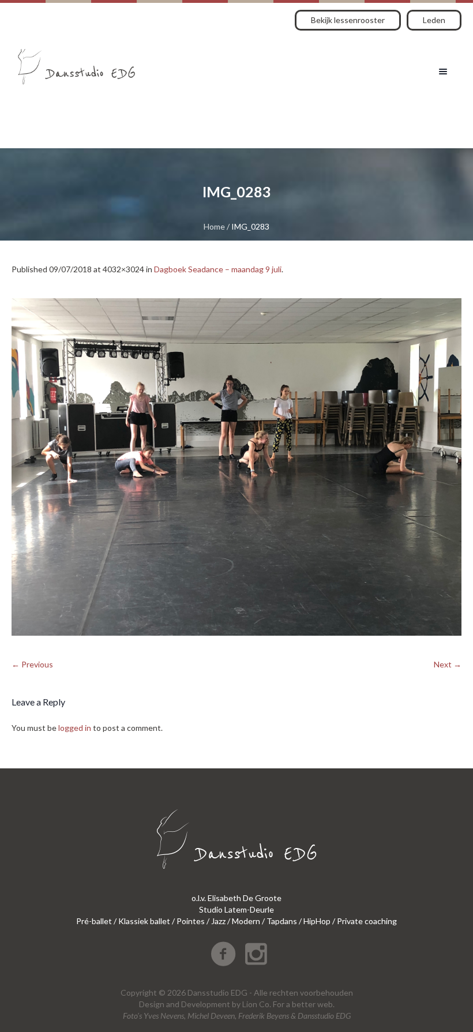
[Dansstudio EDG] (76, 62)
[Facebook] (223, 954)
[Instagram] (256, 954)
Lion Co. (256, 1004)
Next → (447, 664)
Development (205, 1004)
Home (214, 226)
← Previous (32, 664)
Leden (434, 20)
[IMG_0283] (236, 467)
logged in (74, 728)
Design (151, 1004)
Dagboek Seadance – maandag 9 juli (217, 269)
